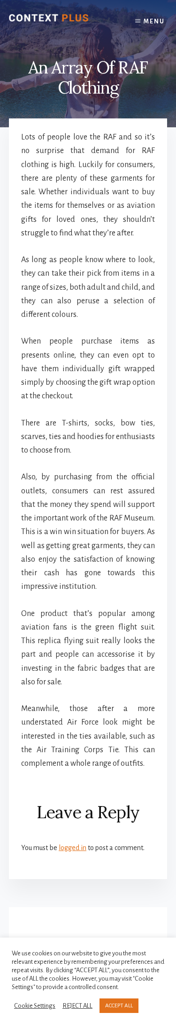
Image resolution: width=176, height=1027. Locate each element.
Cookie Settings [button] (34, 1005)
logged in (72, 847)
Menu (154, 21)
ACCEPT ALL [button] (119, 1006)
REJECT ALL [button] (77, 1005)
